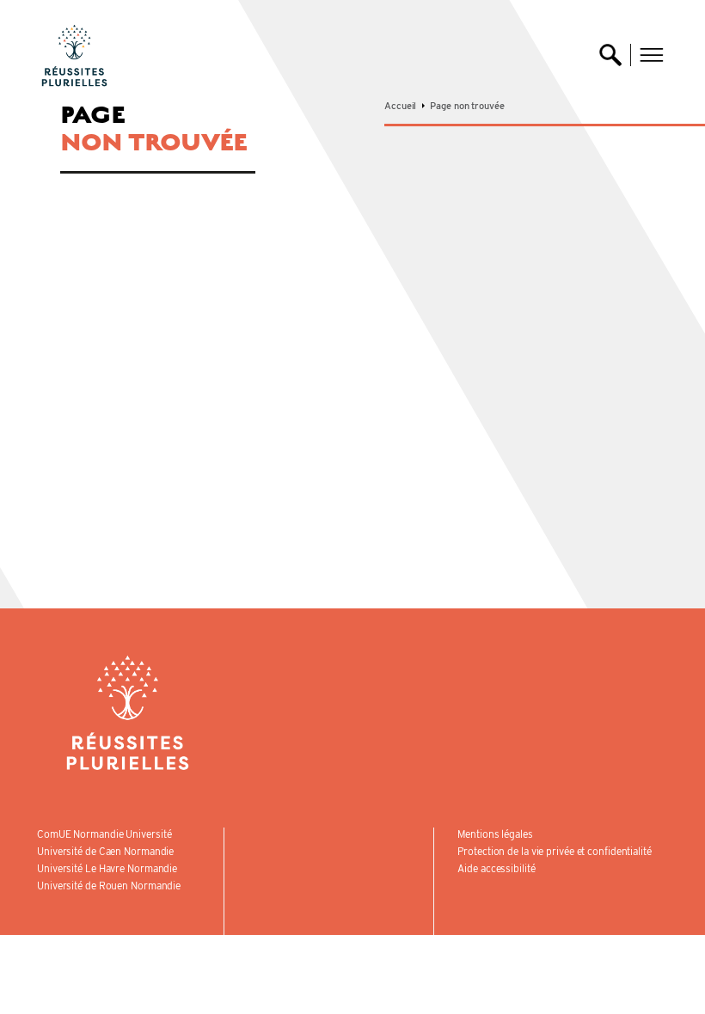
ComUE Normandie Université (104, 834)
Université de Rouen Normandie (109, 885)
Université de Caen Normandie (105, 851)
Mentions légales (494, 834)
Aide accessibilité (496, 868)
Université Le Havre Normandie (107, 868)
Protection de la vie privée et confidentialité (554, 851)
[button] (652, 55)
